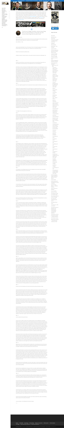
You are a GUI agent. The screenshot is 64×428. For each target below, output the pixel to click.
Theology (3, 15)
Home (17, 423)
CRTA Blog (40, 0)
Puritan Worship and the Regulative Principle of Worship (55, 182)
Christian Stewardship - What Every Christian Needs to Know (55, 51)
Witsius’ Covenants (38, 423)
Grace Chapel (48, 426)
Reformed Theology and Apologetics (32, 0)
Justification (54, 115)
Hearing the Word (55, 108)
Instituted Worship (55, 113)
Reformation (46, 423)
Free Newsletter (4, 25)
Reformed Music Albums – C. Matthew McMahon (30, 424)
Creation (54, 93)
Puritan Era (3, 9)
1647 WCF (21, 423)
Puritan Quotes (53, 179)
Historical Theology (54, 56)
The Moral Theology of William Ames (55, 160)
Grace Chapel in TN (46, 0)
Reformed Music (4, 10)
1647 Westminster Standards (4, 12)
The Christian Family (4, 14)
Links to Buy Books (4, 24)
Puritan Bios (31, 423)
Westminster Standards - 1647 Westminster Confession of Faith (55, 220)
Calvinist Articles (53, 48)
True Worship (3, 17)
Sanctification (55, 122)
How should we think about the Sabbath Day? (55, 111)
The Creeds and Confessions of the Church (54, 199)
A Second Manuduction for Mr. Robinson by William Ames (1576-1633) (55, 84)
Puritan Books (52, 423)
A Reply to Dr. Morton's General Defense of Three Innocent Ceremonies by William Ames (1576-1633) (55, 77)
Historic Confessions (4, 20)
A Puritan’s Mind (21, 19)
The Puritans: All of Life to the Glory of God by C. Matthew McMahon (54, 215)
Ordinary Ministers (56, 116)
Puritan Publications (21, 0)
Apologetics (53, 43)
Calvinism (3, 13)
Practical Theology (4, 21)
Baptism (54, 88)
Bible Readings (53, 44)
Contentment (55, 92)
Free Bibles (3, 18)
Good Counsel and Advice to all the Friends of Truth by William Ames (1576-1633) (56, 105)
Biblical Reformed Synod (55, 0)
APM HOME (53, 35)
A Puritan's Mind (18, 426)
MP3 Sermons (4, 23)
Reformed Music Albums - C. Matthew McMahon (54, 185)
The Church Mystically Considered (54, 133)
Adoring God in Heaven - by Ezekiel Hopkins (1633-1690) (54, 40)
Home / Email (3, 8)
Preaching (26, 423)
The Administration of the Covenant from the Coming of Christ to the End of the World (56, 126)
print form (41, 17)
